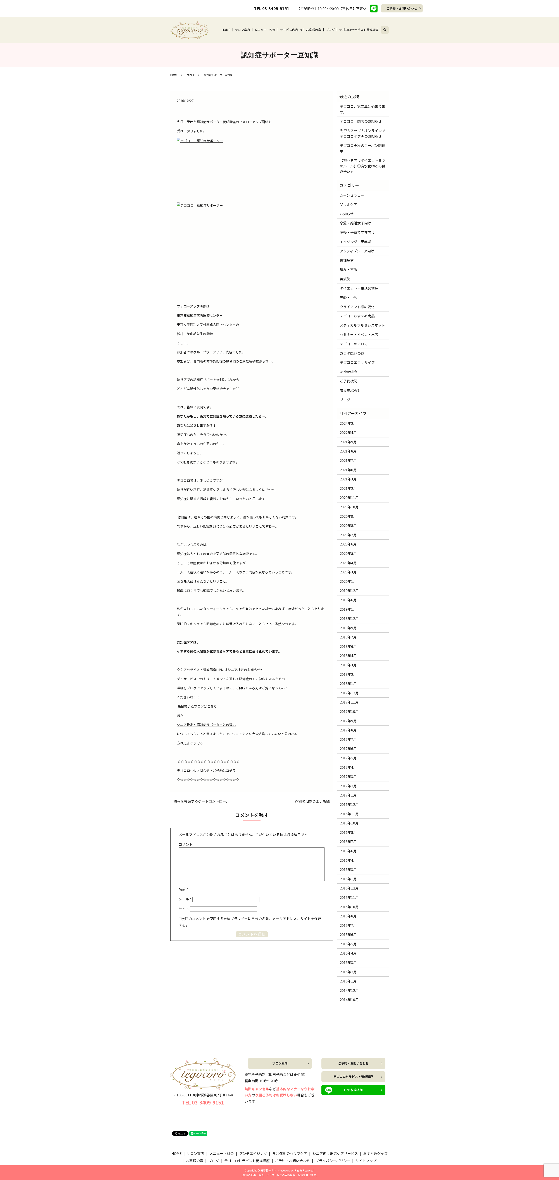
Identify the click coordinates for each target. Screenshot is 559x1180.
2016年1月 (348, 878)
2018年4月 (348, 655)
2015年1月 (348, 981)
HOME (226, 30)
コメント (186, 844)
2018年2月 (348, 674)
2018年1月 (348, 683)
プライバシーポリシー (332, 1160)
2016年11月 (349, 813)
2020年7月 (348, 534)
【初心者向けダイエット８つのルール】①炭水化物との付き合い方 (362, 166)
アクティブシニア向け (357, 250)
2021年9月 (348, 441)
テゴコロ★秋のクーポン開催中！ (362, 148)
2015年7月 (348, 925)
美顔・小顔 (348, 297)
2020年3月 (348, 572)
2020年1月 (348, 581)
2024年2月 (348, 423)
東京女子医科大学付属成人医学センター (206, 324)
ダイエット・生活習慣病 (359, 288)
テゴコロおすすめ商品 (357, 315)
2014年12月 (349, 990)
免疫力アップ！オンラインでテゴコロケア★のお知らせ (362, 133)
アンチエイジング (253, 1153)
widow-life (348, 371)
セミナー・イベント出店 (359, 334)
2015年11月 (349, 897)
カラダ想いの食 (352, 353)
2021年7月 (348, 460)
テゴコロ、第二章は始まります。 (362, 109)
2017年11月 (349, 702)
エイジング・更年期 (355, 241)
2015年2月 (348, 971)
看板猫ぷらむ (350, 390)
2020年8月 (348, 525)
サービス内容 (289, 30)
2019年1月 (348, 609)
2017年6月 (348, 748)
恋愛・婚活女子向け (355, 222)
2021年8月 (348, 451)
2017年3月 (348, 776)
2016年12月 (349, 804)
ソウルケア (348, 204)
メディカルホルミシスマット (362, 325)
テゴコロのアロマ (354, 343)
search (387, 29)
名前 (183, 889)
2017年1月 (348, 795)
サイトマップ (365, 1160)
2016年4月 (348, 860)
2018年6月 (348, 646)
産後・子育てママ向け (357, 232)
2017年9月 (348, 720)
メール (185, 898)
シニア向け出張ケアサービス (335, 1153)
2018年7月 (348, 637)
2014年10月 (349, 999)
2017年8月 (348, 730)
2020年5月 (348, 553)
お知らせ (347, 213)
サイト (184, 908)
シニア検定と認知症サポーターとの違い (206, 724)
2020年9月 (348, 516)
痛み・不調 (348, 269)
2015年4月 (348, 953)
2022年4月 (348, 432)
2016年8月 (348, 832)
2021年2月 (348, 488)
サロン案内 (242, 30)
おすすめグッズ (375, 1153)
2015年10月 (349, 906)
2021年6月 (348, 469)
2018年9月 (348, 627)
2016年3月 (348, 869)
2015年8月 (348, 916)
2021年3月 (348, 479)
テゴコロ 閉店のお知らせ (361, 121)
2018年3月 (348, 664)
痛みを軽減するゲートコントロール (201, 801)
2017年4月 (348, 767)
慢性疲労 (347, 260)
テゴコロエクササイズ (357, 362)
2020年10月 (349, 506)
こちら (212, 706)
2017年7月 (348, 739)
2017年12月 (349, 692)
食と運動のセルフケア (289, 1153)
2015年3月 (348, 962)
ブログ (330, 30)
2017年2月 (348, 785)
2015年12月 (349, 888)
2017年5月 (348, 757)
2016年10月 (349, 823)
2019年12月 (349, 590)
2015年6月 (348, 934)
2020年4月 (348, 562)
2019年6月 (348, 599)
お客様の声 (313, 30)
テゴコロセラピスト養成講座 (359, 30)
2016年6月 (348, 850)
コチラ (231, 770)
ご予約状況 (348, 381)
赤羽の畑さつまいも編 (312, 801)
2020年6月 (348, 544)
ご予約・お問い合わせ (401, 8)
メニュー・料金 (265, 30)
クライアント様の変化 (357, 306)
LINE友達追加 (353, 1090)
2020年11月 (349, 497)
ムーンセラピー (352, 195)
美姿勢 (345, 278)
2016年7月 (348, 841)
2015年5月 (348, 943)
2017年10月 (349, 711)
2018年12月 (349, 618)
